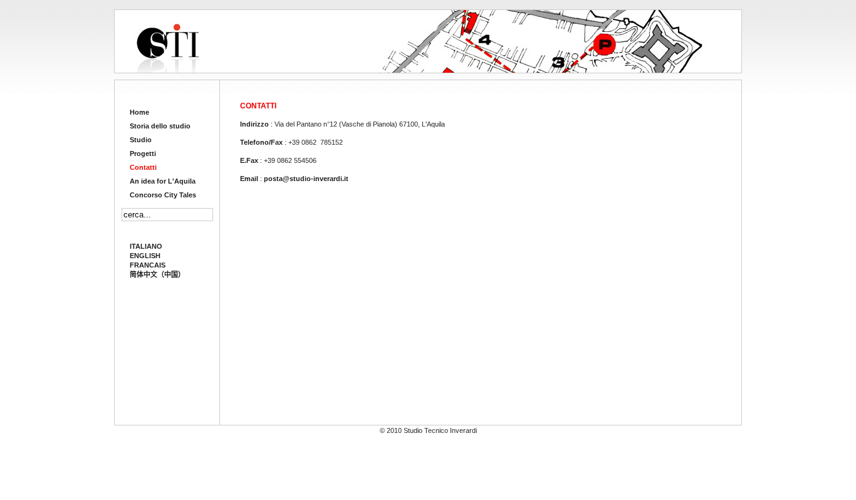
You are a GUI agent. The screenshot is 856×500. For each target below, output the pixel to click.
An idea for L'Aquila (163, 181)
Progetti (143, 153)
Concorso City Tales (163, 195)
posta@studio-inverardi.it (306, 178)
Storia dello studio (160, 126)
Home (139, 112)
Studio (141, 139)
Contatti (143, 167)
